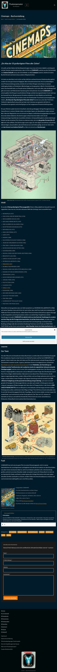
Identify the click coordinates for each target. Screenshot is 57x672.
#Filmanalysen (5, 618)
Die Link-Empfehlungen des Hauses (10, 644)
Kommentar (6, 574)
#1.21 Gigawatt (5, 613)
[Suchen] (54, 5)
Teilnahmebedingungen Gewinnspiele (10, 641)
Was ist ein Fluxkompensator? (8, 646)
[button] (54, 330)
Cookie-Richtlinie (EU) (7, 649)
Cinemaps (41, 532)
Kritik (3, 535)
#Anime (3, 611)
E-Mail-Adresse (7, 560)
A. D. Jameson (13, 532)
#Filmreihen (4, 624)
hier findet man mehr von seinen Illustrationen (14, 365)
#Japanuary (4, 626)
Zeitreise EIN (28, 337)
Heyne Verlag (49, 532)
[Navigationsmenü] (27, 5)
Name (5, 553)
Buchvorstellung (32, 532)
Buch (2, 19)
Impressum (4, 636)
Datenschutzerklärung (7, 638)
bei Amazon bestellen (27, 501)
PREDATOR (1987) (7, 264)
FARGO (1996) (6, 287)
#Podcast (3, 629)
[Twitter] (4, 524)
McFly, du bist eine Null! (28, 341)
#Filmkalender (4, 616)
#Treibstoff (4, 632)
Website (5, 567)
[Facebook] (2, 524)
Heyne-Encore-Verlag (40, 503)
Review (8, 535)
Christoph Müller (11, 19)
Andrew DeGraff (22, 532)
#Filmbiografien (5, 621)
